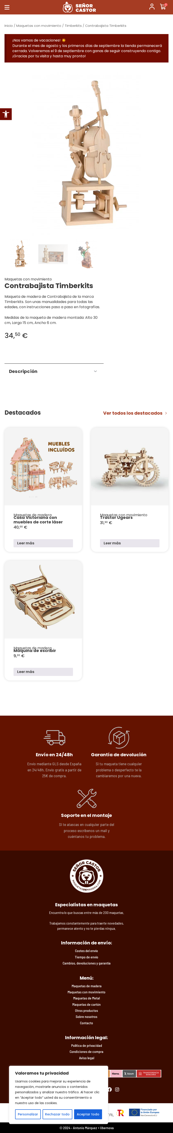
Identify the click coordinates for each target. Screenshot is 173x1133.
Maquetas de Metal (86, 998)
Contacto (86, 1023)
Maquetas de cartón (86, 1004)
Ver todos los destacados (132, 413)
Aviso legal (86, 1058)
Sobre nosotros (86, 1016)
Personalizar (28, 1114)
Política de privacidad (86, 1045)
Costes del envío (86, 950)
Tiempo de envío (86, 957)
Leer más (25, 543)
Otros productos (86, 1010)
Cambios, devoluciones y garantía (87, 963)
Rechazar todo (57, 1114)
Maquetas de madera (87, 986)
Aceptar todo (88, 1114)
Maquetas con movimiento (38, 25)
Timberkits (73, 25)
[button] (6, 114)
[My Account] (152, 7)
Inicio (9, 25)
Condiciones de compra (86, 1051)
